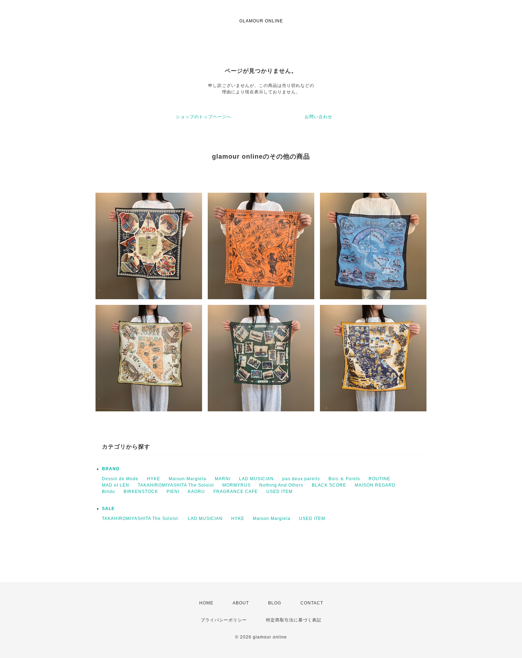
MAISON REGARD (375, 485)
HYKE (153, 478)
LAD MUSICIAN (256, 478)
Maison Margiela (187, 478)
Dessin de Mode (120, 478)
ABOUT (241, 603)
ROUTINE (379, 478)
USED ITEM (279, 491)
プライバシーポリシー (224, 620)
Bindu (108, 491)
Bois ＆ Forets (344, 478)
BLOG (274, 603)
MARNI (222, 478)
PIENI (173, 491)
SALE (108, 508)
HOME (206, 603)
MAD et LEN (115, 485)
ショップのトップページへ (203, 116)
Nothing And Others (281, 485)
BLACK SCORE (329, 485)
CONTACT (311, 603)
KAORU (196, 491)
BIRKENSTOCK (141, 491)
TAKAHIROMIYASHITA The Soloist (176, 485)
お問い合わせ (318, 116)
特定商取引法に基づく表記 (293, 620)
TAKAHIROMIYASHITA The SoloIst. (140, 518)
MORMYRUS (236, 485)
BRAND (111, 468)
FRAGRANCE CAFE (235, 491)
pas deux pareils (301, 478)
